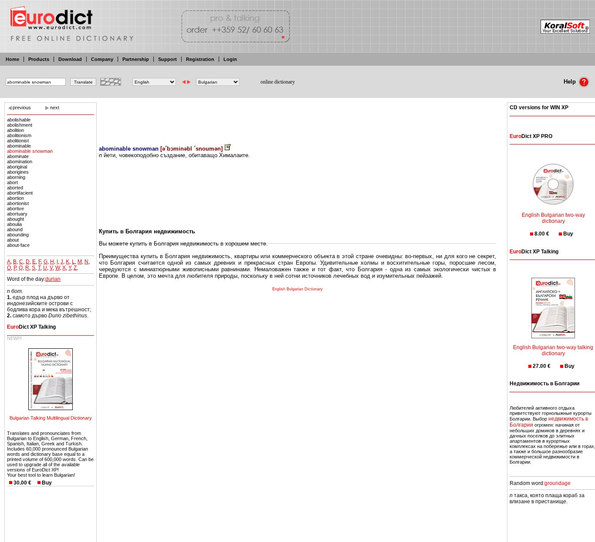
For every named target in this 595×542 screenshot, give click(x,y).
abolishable (18, 119)
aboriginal (17, 166)
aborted (15, 187)
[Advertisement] (297, 117)
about (13, 239)
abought (15, 219)
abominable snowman (30, 151)
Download (70, 59)
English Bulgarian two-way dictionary (553, 218)
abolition (15, 130)
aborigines (18, 172)
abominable (19, 145)
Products (38, 59)
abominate (18, 156)
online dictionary (277, 82)
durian (53, 279)
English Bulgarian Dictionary (297, 289)
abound (15, 229)
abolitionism (19, 135)
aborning (16, 177)
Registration (200, 59)
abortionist (18, 203)
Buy (47, 483)
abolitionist (18, 140)
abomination (19, 161)
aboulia (14, 224)
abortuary (17, 213)
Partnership (135, 59)
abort (12, 182)
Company (102, 59)
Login (230, 59)
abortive (15, 208)
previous (22, 107)
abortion (15, 198)
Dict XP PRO (531, 136)
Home (12, 59)
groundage (557, 483)
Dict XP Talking (31, 327)
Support (167, 59)
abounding (18, 234)
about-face (18, 245)
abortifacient (20, 192)
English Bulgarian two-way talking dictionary (553, 350)
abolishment (19, 125)
